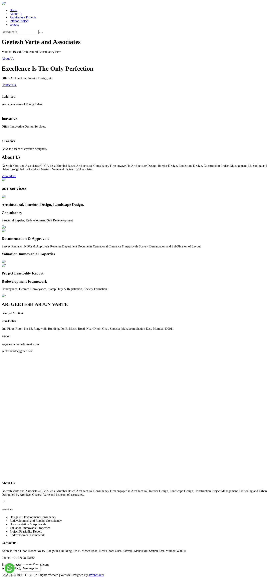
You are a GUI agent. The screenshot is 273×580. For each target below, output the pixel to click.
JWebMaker (96, 575)
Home (13, 10)
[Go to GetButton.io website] (9, 576)
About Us (16, 13)
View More (9, 176)
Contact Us (9, 85)
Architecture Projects (23, 17)
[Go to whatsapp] (10, 568)
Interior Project (19, 21)
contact (14, 24)
